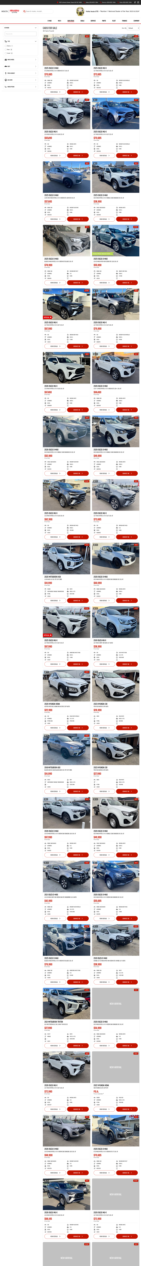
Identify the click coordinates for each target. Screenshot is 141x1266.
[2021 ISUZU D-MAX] (66, 876)
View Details (54, 92)
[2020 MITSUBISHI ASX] (66, 558)
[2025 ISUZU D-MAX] (66, 50)
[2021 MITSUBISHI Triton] (66, 1003)
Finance (124, 21)
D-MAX (50, 21)
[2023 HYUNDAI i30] (115, 685)
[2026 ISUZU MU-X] (115, 304)
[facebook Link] (135, 2)
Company (136, 21)
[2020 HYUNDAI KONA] (66, 685)
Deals (82, 21)
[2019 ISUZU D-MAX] (115, 940)
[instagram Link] (138, 2)
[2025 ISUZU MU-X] (115, 50)
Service (93, 21)
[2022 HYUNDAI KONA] (115, 1067)
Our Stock (71, 21)
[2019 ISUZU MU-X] (115, 622)
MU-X (59, 21)
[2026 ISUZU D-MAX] (115, 368)
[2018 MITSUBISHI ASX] (66, 749)
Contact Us (76, 92)
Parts (104, 21)
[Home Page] (10, 11)
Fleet (114, 21)
